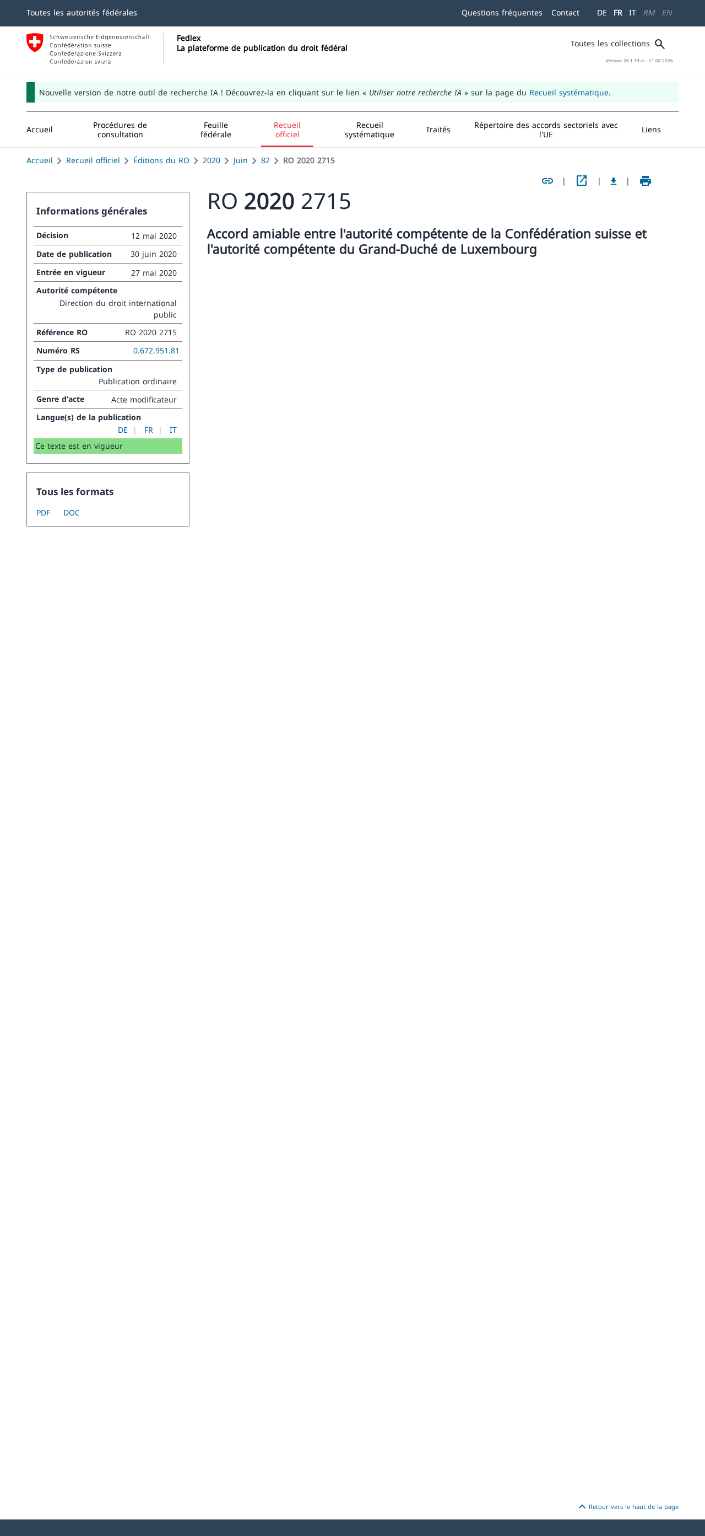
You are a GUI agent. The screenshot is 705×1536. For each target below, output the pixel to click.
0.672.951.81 (156, 350)
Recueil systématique (569, 92)
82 (265, 160)
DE (602, 12)
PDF (43, 512)
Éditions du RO (161, 160)
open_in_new (581, 180)
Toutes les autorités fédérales (81, 12)
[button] (120, 129)
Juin (241, 160)
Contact (565, 12)
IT (632, 12)
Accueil (39, 160)
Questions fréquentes (502, 12)
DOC (71, 512)
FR (618, 12)
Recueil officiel (93, 160)
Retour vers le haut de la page (627, 1506)
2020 (211, 160)
